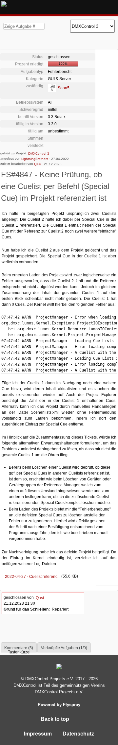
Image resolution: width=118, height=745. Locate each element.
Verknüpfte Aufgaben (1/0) (64, 648)
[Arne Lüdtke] (52, 87)
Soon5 (63, 88)
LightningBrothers (34, 159)
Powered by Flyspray (59, 704)
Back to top (55, 719)
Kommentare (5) (18, 648)
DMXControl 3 (38, 153)
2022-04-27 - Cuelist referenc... (31, 576)
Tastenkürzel (18, 652)
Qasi (37, 164)
